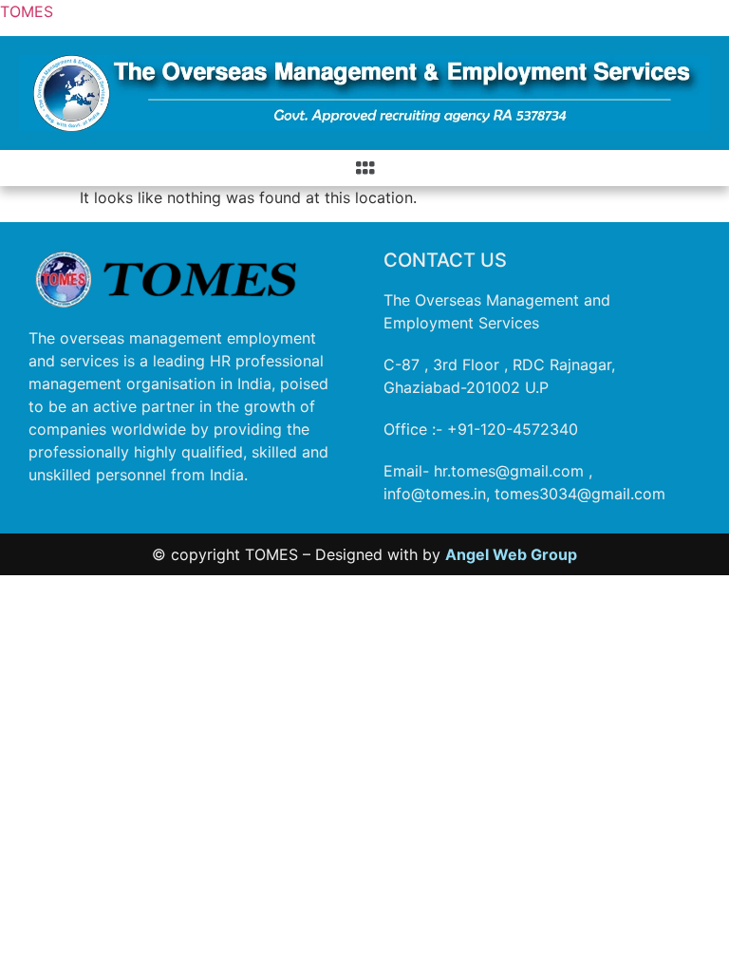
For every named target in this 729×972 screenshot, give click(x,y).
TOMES (26, 11)
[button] (364, 167)
